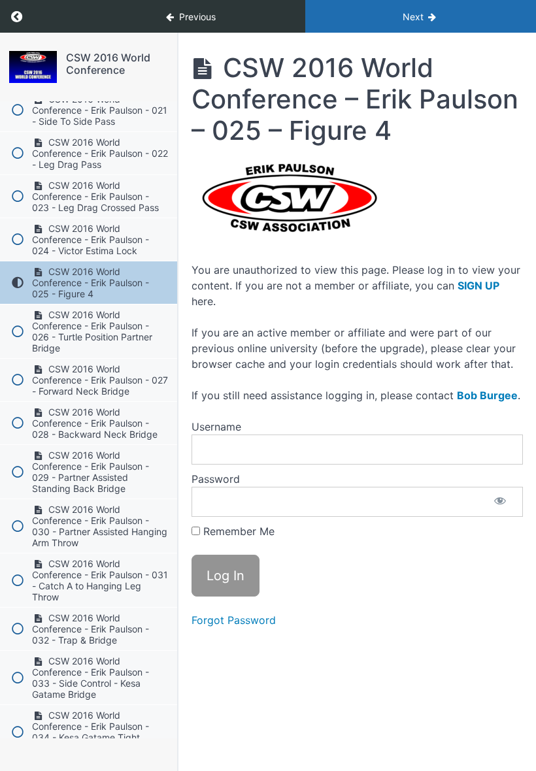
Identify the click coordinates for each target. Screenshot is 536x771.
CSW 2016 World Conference (108, 63)
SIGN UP (478, 285)
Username (216, 426)
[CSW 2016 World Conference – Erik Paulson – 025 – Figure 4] (33, 67)
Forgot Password (234, 620)
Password (216, 478)
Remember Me (237, 531)
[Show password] (500, 502)
